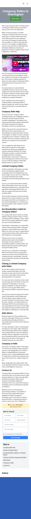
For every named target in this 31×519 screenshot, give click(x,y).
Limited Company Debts (10, 450)
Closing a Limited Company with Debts (14, 457)
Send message (15, 437)
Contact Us (6, 465)
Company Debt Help (9, 447)
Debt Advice (6, 460)
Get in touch (15, 18)
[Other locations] (23, 3)
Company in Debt (8, 463)
